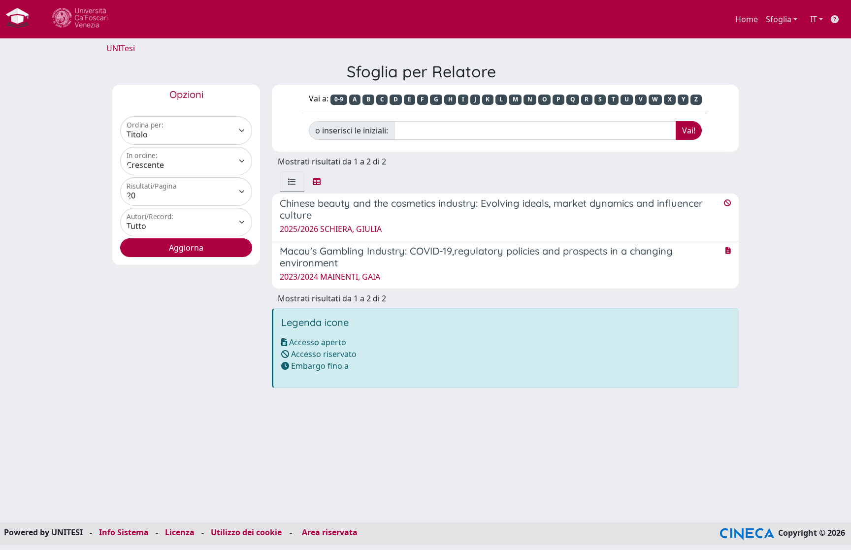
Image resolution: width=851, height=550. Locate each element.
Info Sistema (124, 532)
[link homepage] (21, 19)
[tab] (292, 181)
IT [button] (813, 19)
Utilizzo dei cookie (246, 532)
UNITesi (120, 48)
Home (746, 19)
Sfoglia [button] (778, 19)
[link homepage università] (79, 19)
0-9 (338, 99)
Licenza (180, 532)
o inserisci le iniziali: (351, 130)
